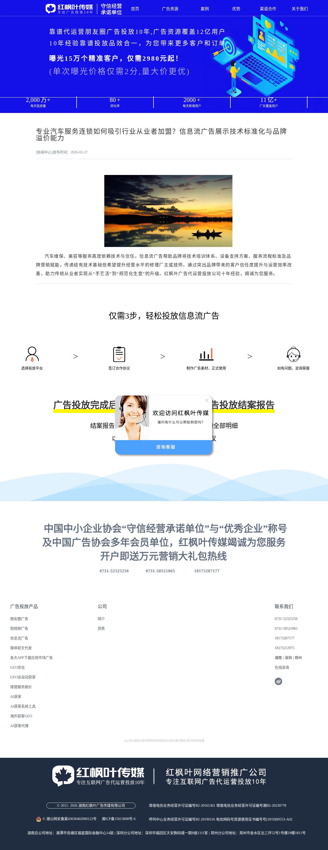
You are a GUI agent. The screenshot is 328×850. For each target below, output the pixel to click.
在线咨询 (282, 667)
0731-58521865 (286, 628)
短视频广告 (19, 628)
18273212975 (284, 648)
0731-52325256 (286, 619)
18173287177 (284, 638)
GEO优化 (17, 667)
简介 (101, 619)
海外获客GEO (21, 716)
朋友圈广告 (19, 619)
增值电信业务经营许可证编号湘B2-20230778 (251, 805)
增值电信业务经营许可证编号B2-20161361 (182, 805)
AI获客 (15, 697)
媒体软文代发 (21, 648)
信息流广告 (19, 638)
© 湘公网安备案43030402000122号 (72, 819)
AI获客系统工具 (23, 706)
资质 (101, 628)
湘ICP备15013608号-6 (119, 819)
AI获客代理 (19, 726)
